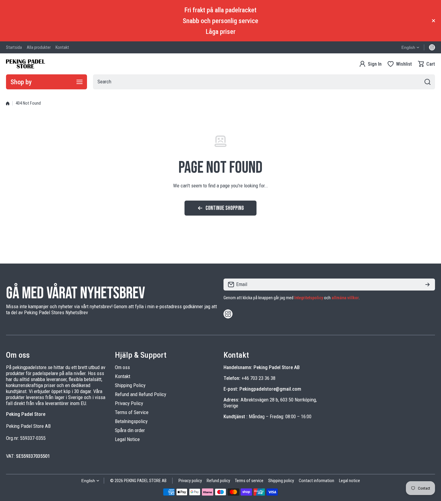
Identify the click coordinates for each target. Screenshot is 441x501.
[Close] (434, 21)
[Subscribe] (427, 285)
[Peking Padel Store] (25, 63)
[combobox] (264, 81)
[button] (426, 64)
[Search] (427, 81)
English (408, 47)
